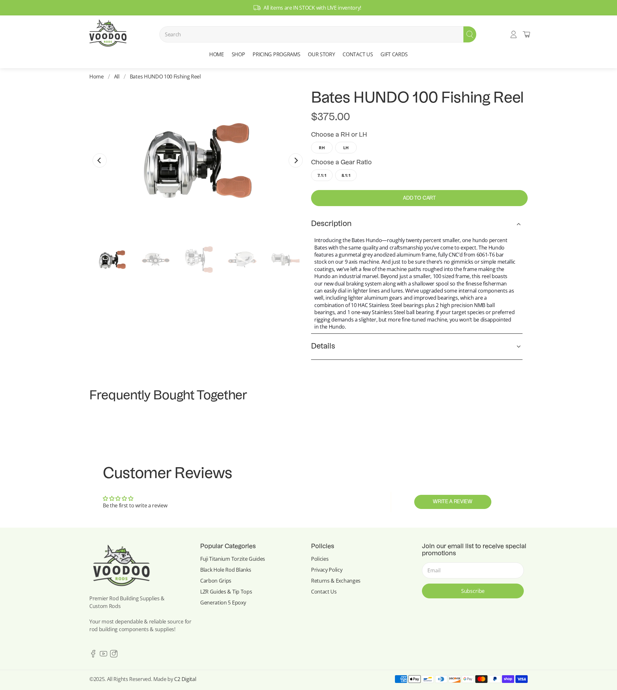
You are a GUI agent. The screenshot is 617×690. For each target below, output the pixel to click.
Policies (319, 558)
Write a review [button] (452, 502)
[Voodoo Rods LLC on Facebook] (93, 655)
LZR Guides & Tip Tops (226, 591)
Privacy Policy (327, 569)
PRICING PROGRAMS (276, 54)
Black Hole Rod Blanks (225, 569)
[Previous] (100, 160)
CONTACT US (358, 54)
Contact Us (324, 591)
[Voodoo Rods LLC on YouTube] (103, 655)
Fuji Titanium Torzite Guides (232, 558)
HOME (216, 54)
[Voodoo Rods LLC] (108, 34)
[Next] (296, 160)
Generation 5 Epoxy (223, 602)
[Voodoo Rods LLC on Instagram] (114, 655)
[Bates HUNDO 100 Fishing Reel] (197, 160)
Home (96, 76)
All (117, 76)
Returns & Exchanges (336, 580)
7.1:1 (321, 175)
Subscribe (473, 591)
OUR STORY (321, 54)
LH (345, 147)
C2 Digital (185, 679)
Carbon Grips (215, 580)
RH (322, 147)
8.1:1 (346, 175)
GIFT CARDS (394, 54)
